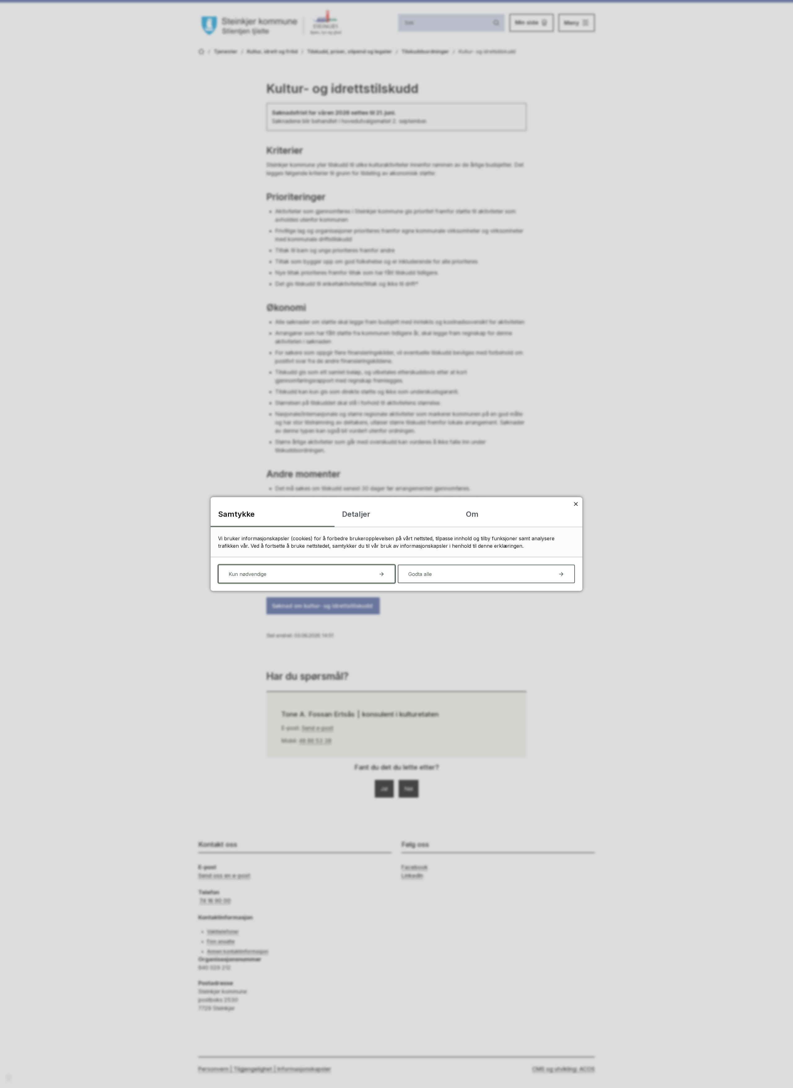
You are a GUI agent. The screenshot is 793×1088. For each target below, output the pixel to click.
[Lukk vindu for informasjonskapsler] (576, 504)
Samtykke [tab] (236, 514)
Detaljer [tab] (356, 514)
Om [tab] (472, 514)
